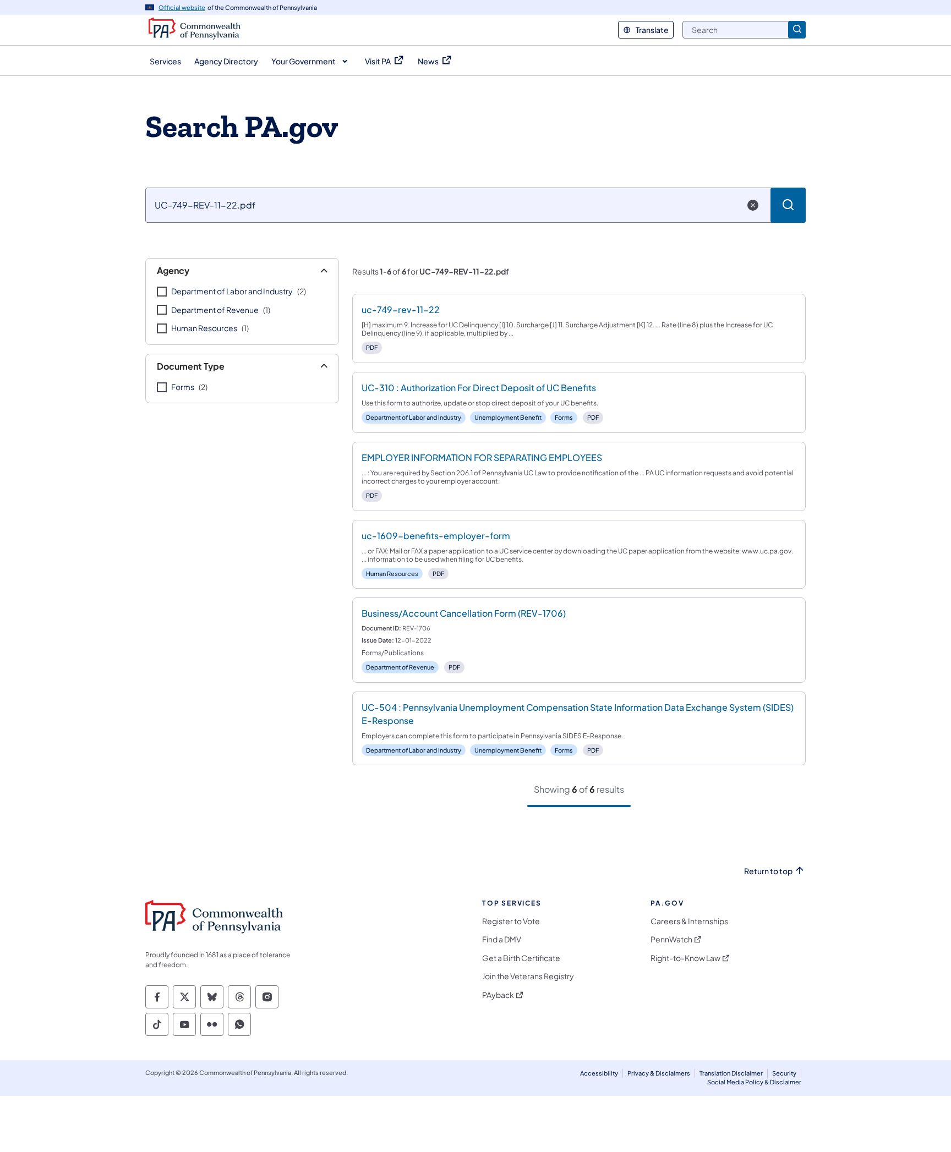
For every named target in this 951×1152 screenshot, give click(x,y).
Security (784, 1073)
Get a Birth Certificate (521, 958)
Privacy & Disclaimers (658, 1073)
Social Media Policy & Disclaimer (754, 1081)
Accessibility (599, 1073)
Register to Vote (511, 921)
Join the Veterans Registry (528, 976)
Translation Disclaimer (731, 1073)
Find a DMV (501, 939)
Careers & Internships (689, 921)
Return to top (768, 871)
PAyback (498, 995)
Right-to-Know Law (685, 958)
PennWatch (671, 939)
